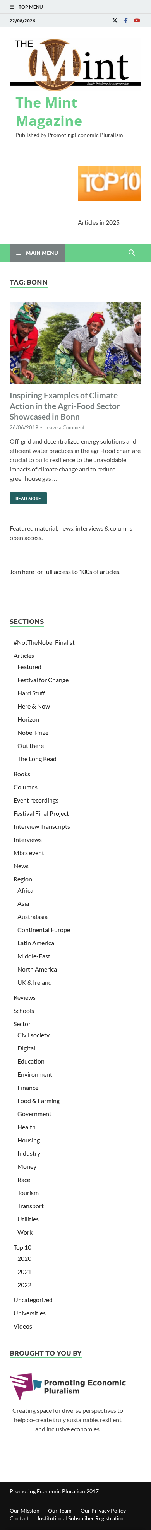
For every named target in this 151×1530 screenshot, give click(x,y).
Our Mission (24, 1510)
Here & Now (33, 706)
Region (23, 879)
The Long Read (37, 758)
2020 (24, 1258)
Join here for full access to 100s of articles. (65, 571)
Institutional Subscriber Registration (81, 1518)
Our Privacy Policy (103, 1510)
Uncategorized (33, 1299)
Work (25, 1232)
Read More (25, 496)
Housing (28, 1140)
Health (26, 1126)
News (21, 865)
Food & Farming (38, 1100)
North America (37, 969)
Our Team (60, 1510)
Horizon (28, 719)
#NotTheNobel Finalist (44, 642)
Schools (24, 1010)
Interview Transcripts (42, 826)
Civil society (33, 1034)
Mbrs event (29, 852)
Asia (23, 903)
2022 (24, 1284)
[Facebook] (125, 20)
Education (31, 1061)
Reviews (25, 997)
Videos (23, 1326)
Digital (26, 1048)
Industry (28, 1153)
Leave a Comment (64, 427)
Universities (30, 1313)
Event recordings (36, 800)
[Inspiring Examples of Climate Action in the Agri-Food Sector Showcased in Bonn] (75, 344)
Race (23, 1179)
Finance (27, 1087)
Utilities (28, 1219)
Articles (24, 655)
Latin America (35, 942)
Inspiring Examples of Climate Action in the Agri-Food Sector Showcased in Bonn (65, 405)
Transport (30, 1205)
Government (34, 1113)
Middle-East (33, 956)
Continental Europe (43, 929)
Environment (34, 1074)
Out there (30, 745)
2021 (24, 1271)
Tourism (28, 1192)
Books (22, 773)
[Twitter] (115, 20)
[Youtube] (136, 20)
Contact (19, 1518)
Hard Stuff (31, 693)
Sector (22, 1023)
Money (26, 1166)
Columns (26, 787)
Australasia (32, 916)
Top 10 (22, 1247)
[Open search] (131, 253)
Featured (29, 666)
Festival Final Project (41, 813)
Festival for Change (43, 679)
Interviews (28, 839)
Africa (25, 890)
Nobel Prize (32, 732)
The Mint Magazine (48, 111)
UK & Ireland (34, 982)
